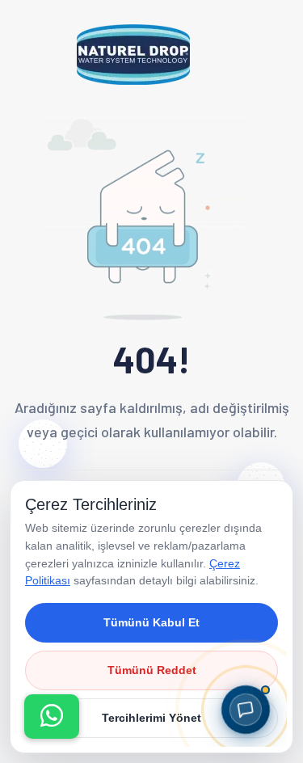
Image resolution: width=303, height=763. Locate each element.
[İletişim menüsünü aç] (51, 716)
